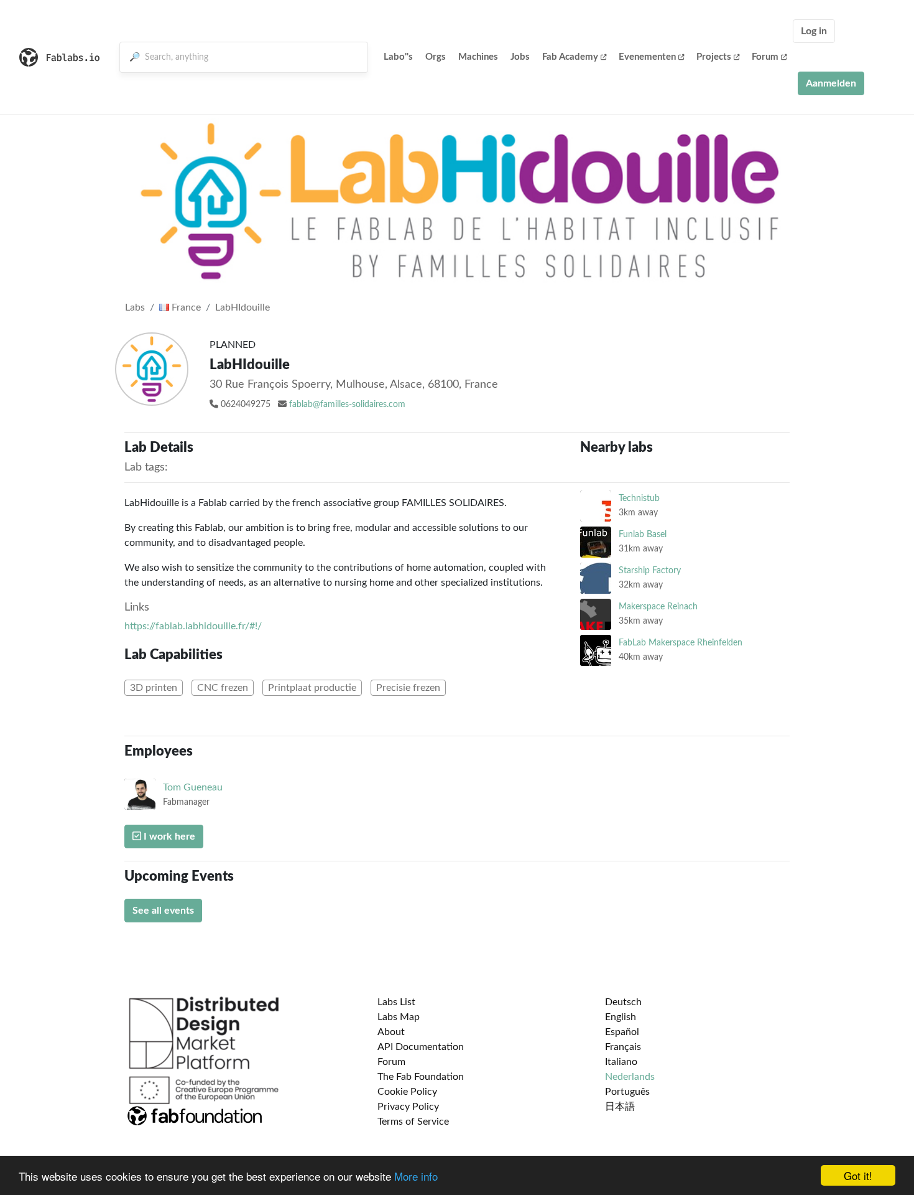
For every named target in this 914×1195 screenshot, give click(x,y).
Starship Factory (650, 570)
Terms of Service (413, 1122)
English (620, 1017)
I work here (168, 836)
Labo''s (398, 57)
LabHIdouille (242, 307)
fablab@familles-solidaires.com (347, 404)
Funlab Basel (643, 534)
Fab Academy (570, 57)
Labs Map (398, 1017)
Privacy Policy (408, 1107)
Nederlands (630, 1077)
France (185, 307)
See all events (163, 911)
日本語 (620, 1107)
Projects (713, 57)
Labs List (396, 1002)
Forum (765, 57)
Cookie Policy (407, 1092)
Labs (135, 307)
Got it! (858, 1175)
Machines (478, 57)
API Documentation (420, 1047)
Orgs (435, 57)
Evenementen (647, 57)
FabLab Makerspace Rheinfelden (680, 642)
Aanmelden (831, 83)
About (391, 1032)
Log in (814, 31)
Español (622, 1032)
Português (627, 1092)
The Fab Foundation (420, 1077)
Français (623, 1047)
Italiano (621, 1062)
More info (416, 1176)
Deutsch (623, 1002)
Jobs (520, 57)
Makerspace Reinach (658, 606)
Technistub (639, 498)
